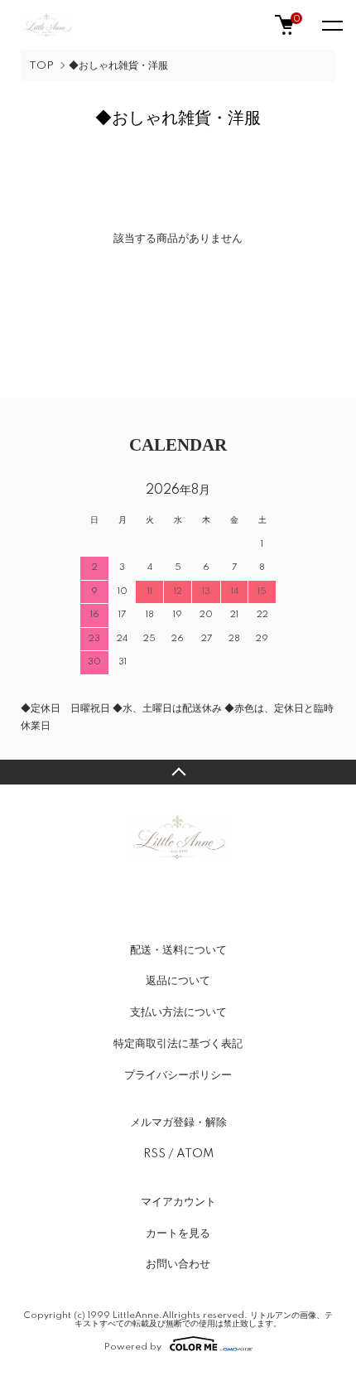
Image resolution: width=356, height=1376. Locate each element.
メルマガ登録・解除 (178, 1122)
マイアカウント (178, 1202)
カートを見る (178, 1233)
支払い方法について (178, 1012)
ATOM (195, 1154)
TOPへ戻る (178, 772)
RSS (154, 1154)
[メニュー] (331, 25)
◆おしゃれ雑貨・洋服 (118, 65)
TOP (41, 65)
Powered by (132, 1346)
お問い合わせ (178, 1264)
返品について (178, 981)
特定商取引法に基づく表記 (178, 1044)
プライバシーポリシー (178, 1075)
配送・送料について (178, 950)
